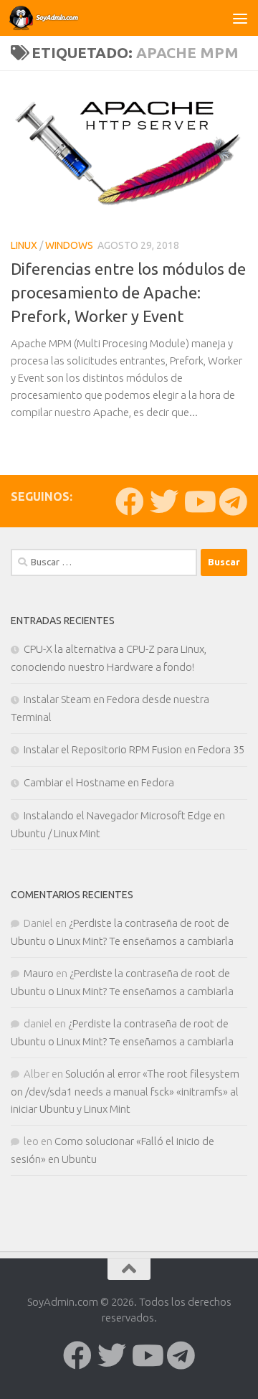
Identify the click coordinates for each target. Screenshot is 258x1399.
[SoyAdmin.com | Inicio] (56, 18)
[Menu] (240, 18)
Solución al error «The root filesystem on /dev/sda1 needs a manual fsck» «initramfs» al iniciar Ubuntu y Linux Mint (125, 1091)
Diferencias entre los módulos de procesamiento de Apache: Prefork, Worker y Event (128, 292)
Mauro (39, 973)
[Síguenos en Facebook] (129, 501)
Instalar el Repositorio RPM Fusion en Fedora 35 (134, 749)
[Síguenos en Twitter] (164, 501)
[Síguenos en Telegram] (233, 501)
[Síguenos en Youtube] (198, 501)
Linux (24, 245)
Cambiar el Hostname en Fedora (99, 782)
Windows (69, 245)
